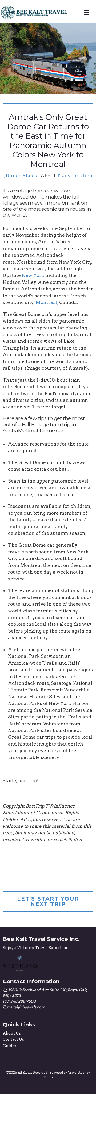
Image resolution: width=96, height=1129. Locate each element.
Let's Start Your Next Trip (48, 901)
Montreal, (47, 302)
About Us (12, 1033)
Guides (9, 1045)
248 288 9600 (22, 1001)
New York (33, 275)
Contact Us (13, 1039)
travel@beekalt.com (26, 1007)
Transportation (75, 175)
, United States (20, 175)
